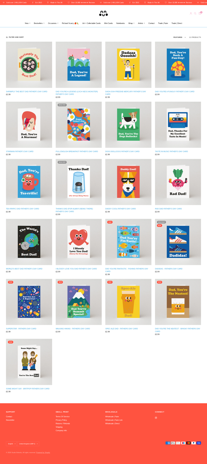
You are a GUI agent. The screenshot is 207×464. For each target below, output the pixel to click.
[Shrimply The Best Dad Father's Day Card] (29, 65)
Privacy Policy (61, 420)
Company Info (61, 430)
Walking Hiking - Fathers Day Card (73, 329)
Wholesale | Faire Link (114, 420)
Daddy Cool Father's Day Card (120, 209)
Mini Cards (108, 23)
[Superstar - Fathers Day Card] (29, 302)
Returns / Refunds (63, 423)
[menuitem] (27, 23)
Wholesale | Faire (112, 416)
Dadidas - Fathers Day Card (168, 269)
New (27, 23)
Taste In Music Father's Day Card (171, 151)
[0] (199, 13)
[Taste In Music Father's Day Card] (178, 125)
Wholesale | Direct (112, 423)
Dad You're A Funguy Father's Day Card (174, 92)
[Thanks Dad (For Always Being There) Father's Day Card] (79, 182)
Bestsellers (38, 23)
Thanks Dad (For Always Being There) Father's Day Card (74, 210)
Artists (140, 23)
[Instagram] (157, 417)
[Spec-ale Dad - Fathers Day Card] (128, 302)
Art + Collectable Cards (91, 23)
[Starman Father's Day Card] (29, 125)
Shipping (59, 427)
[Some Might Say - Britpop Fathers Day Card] (29, 362)
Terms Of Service (62, 416)
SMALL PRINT (62, 412)
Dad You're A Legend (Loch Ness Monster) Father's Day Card (77, 93)
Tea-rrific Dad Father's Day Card (22, 209)
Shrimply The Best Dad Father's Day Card (26, 92)
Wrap (130, 23)
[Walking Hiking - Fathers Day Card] (79, 302)
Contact (151, 23)
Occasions (52, 23)
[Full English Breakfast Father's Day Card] (79, 125)
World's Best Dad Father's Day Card (24, 269)
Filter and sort (16, 37)
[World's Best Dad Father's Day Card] (29, 242)
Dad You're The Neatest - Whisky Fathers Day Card (177, 330)
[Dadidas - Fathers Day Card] (178, 242)
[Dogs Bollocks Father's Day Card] (128, 125)
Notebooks (120, 23)
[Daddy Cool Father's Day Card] (128, 182)
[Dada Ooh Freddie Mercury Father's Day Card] (128, 65)
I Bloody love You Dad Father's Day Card (76, 269)
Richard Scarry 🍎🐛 (70, 23)
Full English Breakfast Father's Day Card (77, 151)
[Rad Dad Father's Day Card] (178, 182)
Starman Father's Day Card (19, 151)
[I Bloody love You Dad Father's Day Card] (79, 242)
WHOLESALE (111, 412)
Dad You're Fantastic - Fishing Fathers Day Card (126, 270)
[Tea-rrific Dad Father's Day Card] (29, 182)
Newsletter (10, 420)
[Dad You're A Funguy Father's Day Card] (178, 65)
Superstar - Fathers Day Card (21, 329)
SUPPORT (10, 412)
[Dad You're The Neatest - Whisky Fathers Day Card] (178, 302)
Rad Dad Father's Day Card (168, 209)
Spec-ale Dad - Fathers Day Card (121, 329)
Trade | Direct (177, 23)
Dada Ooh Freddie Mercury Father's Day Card (125, 93)
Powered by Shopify (43, 452)
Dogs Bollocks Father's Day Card (122, 151)
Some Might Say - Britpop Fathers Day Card (27, 389)
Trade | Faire (163, 23)
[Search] (195, 13)
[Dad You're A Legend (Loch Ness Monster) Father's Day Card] (79, 65)
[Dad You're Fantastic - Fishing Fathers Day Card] (128, 242)
